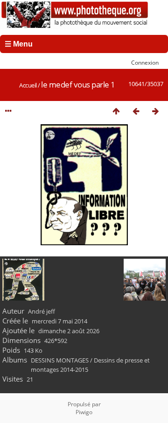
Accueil (28, 85)
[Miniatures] (116, 111)
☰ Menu (19, 44)
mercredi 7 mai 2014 (59, 321)
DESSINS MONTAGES (60, 360)
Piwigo (84, 412)
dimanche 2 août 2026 (68, 331)
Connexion (145, 62)
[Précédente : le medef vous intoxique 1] (136, 111)
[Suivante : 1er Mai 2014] (155, 111)
